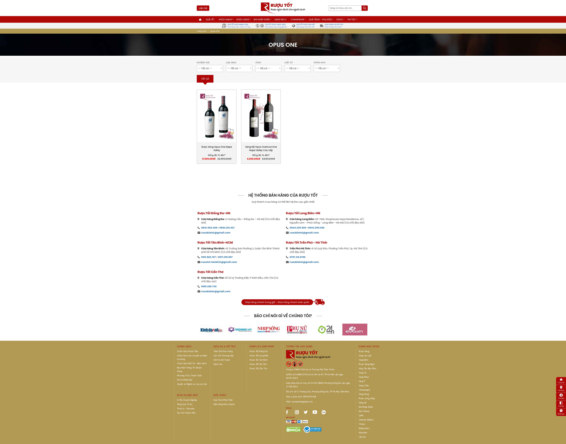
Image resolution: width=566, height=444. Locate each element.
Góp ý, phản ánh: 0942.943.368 (301, 397)
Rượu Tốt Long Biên (259, 356)
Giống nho (320, 62)
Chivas (362, 424)
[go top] (561, 437)
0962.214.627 (227, 228)
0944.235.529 (298, 228)
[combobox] (210, 68)
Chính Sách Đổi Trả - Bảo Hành (192, 364)
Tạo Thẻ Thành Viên (186, 413)
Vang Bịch (280, 19)
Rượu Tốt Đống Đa (259, 351)
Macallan (363, 433)
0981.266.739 (209, 286)
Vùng (258, 62)
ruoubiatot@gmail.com (215, 233)
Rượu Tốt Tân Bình (259, 360)
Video (339, 19)
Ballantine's (364, 428)
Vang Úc (363, 373)
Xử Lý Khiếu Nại (184, 380)
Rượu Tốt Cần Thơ (258, 369)
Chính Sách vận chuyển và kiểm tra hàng (192, 357)
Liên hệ (203, 8)
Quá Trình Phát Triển (223, 400)
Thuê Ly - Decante (185, 409)
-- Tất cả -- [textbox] (205, 68)
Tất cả (205, 79)
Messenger (561, 414)
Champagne (297, 19)
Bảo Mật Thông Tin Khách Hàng (189, 369)
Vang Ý (362, 381)
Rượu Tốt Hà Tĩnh (258, 364)
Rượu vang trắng (367, 399)
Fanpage (561, 398)
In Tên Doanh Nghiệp (187, 400)
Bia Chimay (364, 411)
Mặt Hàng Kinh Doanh (224, 404)
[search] (365, 8)
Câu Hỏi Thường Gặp (223, 356)
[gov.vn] (312, 429)
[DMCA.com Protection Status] (293, 429)
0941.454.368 (209, 228)
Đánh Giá (217, 364)
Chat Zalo (561, 406)
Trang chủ (201, 31)
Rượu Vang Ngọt (367, 364)
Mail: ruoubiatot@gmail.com (299, 402)
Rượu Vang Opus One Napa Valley (216, 148)
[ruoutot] (283, 8)
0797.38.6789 (297, 257)
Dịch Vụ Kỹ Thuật (221, 360)
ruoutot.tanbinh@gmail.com (219, 262)
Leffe (361, 416)
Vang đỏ (362, 403)
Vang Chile (364, 386)
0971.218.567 (225, 257)
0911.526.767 (208, 257)
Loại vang (231, 62)
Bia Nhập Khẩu (262, 19)
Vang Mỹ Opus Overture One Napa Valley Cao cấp (261, 148)
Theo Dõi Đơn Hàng (223, 351)
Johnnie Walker (366, 420)
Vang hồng (364, 394)
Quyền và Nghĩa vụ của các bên (192, 384)
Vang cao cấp (365, 356)
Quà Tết (210, 19)
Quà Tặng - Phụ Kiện (320, 19)
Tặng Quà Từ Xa (184, 404)
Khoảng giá (203, 62)
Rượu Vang (242, 19)
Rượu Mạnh (225, 19)
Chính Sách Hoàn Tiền (187, 351)
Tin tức (351, 19)
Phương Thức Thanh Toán (189, 376)
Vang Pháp (364, 377)
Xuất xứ (288, 62)
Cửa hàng (561, 390)
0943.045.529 (316, 228)
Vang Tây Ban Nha (367, 369)
